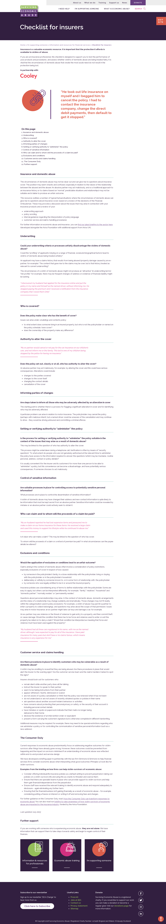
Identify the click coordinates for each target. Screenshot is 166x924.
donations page (121, 906)
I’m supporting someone (87, 9)
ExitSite (160, 21)
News (124, 3)
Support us (114, 3)
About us (77, 3)
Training (102, 3)
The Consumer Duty (32, 161)
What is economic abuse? (117, 9)
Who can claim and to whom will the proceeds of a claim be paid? (50, 153)
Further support (30, 164)
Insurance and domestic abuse (36, 132)
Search (138, 9)
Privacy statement (79, 906)
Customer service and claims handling (39, 159)
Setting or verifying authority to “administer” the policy (45, 147)
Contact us (76, 903)
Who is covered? (30, 138)
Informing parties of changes (35, 144)
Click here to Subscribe (37, 906)
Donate (138, 3)
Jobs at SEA (76, 900)
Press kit (74, 897)
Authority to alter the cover (34, 141)
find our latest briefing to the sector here (95, 224)
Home (22, 45)
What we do (89, 3)
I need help (64, 9)
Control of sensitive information (36, 150)
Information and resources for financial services (69, 45)
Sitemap (74, 908)
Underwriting (28, 135)
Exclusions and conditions (34, 156)
